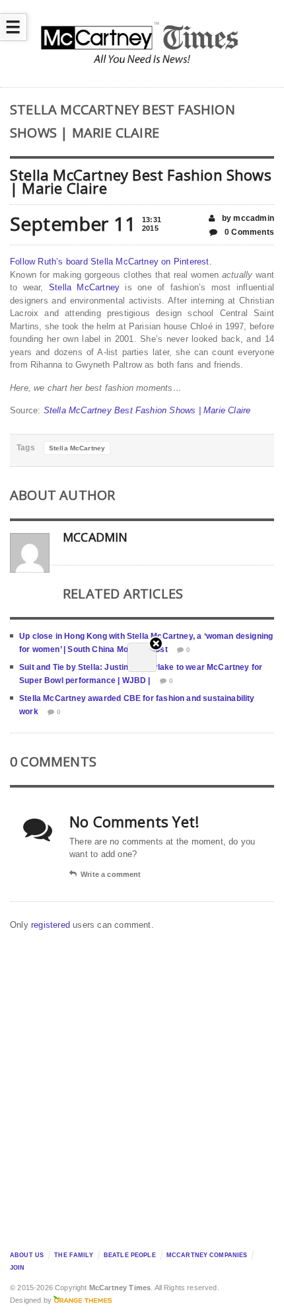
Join (17, 1267)
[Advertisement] (142, 1087)
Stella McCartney (84, 287)
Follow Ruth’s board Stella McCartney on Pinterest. (111, 262)
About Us (27, 1255)
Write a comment (111, 874)
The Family (73, 1255)
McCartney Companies (207, 1255)
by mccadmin (247, 218)
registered (52, 925)
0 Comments (248, 232)
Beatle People (130, 1255)
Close (156, 644)
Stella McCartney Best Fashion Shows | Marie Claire (147, 410)
